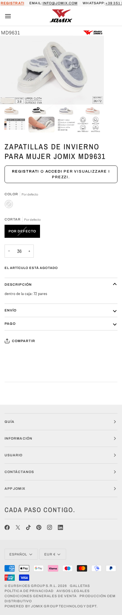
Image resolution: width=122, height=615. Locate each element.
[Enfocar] (11, 123)
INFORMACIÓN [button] (18, 438)
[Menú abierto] (13, 16)
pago (10, 324)
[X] (17, 527)
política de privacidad (29, 591)
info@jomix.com (60, 3)
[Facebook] (7, 527)
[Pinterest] (38, 527)
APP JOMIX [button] (15, 489)
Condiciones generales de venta (41, 596)
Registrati (25, 171)
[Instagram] (49, 527)
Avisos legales (73, 591)
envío (10, 310)
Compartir (23, 341)
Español (18, 554)
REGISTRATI (12, 3)
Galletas (80, 586)
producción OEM (97, 596)
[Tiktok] (28, 527)
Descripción (18, 285)
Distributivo (18, 601)
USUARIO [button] (14, 455)
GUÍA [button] (9, 422)
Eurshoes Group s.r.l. (32, 586)
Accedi (53, 171)
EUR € (50, 554)
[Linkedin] (60, 527)
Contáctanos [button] (19, 472)
